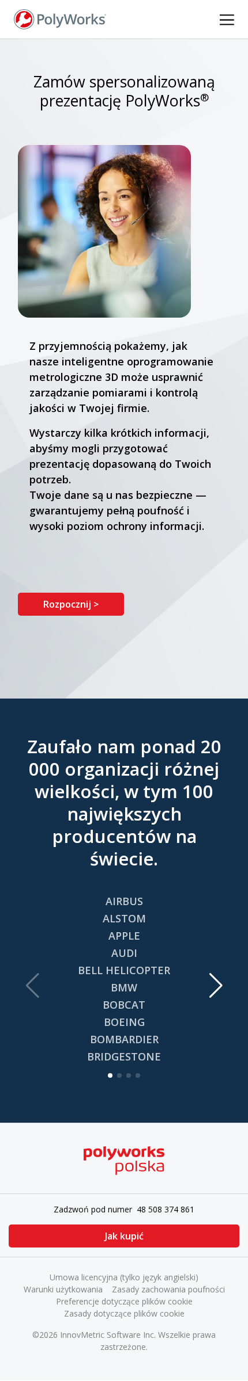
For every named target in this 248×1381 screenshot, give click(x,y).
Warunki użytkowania (63, 1289)
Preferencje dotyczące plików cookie (124, 1301)
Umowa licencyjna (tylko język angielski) (124, 1277)
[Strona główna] (60, 18)
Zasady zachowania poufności (168, 1289)
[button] (215, 985)
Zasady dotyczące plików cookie (124, 1313)
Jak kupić (124, 1236)
